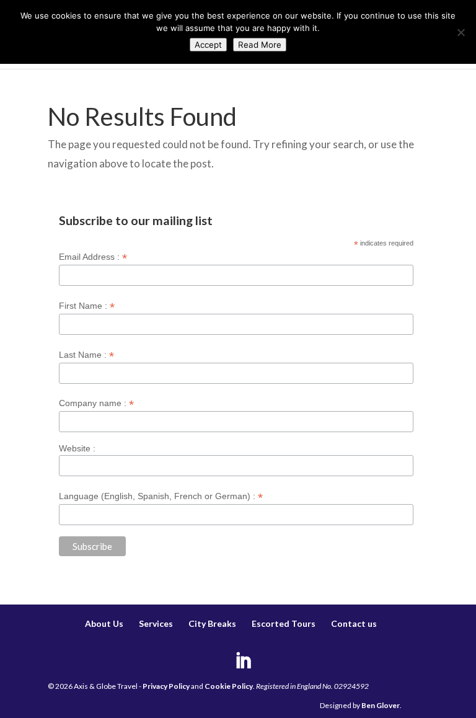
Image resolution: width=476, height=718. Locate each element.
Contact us (354, 623)
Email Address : (93, 257)
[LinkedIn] (243, 661)
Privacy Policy (166, 686)
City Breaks (212, 623)
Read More (259, 45)
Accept (208, 45)
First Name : (87, 306)
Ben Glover (380, 705)
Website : (77, 448)
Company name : (96, 403)
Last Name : (86, 355)
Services (156, 623)
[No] (460, 32)
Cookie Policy (229, 686)
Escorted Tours (283, 623)
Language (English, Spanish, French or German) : (161, 496)
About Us (104, 623)
